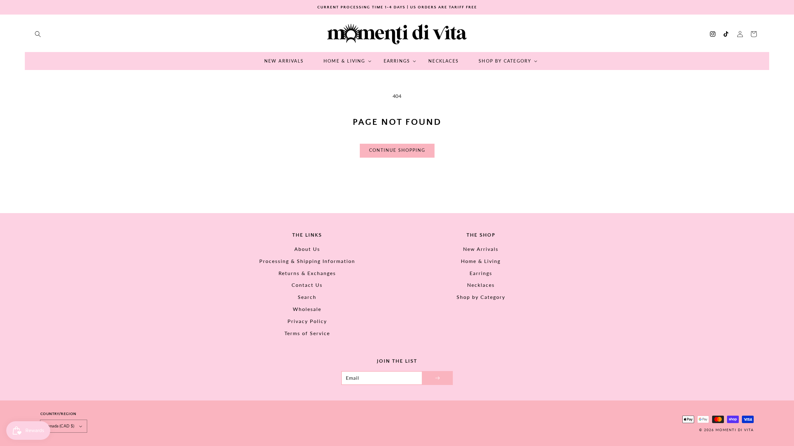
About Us (307, 249)
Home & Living (481, 261)
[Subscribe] (437, 378)
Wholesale (307, 309)
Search (307, 297)
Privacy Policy (307, 321)
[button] (38, 34)
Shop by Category (481, 297)
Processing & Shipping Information (307, 261)
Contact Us (307, 285)
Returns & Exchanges (307, 273)
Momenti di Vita (735, 430)
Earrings (481, 273)
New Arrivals (480, 249)
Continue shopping (397, 150)
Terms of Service (307, 333)
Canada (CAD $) (59, 425)
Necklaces (481, 285)
